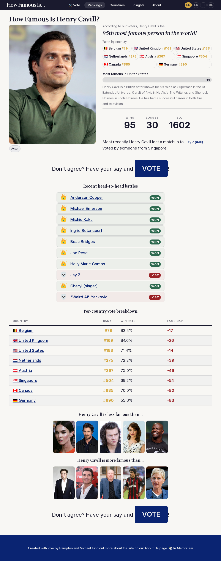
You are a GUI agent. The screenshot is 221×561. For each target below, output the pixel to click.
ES (196, 4)
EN (188, 4)
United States (28, 350)
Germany (24, 400)
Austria (22, 370)
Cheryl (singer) (84, 285)
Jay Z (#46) (194, 142)
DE (211, 4)
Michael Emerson (86, 208)
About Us (152, 548)
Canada (23, 390)
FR (203, 4)
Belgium (23, 330)
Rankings (95, 5)
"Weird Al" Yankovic (88, 296)
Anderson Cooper (86, 197)
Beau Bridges (82, 241)
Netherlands (27, 360)
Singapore (25, 380)
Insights (139, 5)
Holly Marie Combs (87, 263)
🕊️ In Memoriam (181, 548)
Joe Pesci (79, 252)
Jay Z (75, 274)
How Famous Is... (26, 5)
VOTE (151, 168)
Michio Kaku (81, 219)
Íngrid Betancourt (86, 230)
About (156, 5)
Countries (117, 5)
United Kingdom (30, 340)
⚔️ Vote (74, 5)
